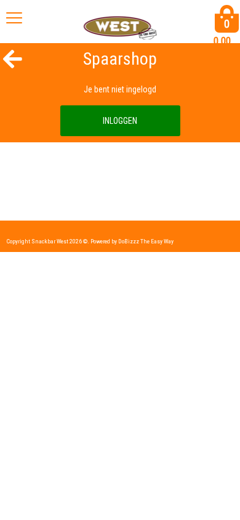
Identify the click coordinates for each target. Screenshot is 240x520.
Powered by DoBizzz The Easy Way (132, 241)
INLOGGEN (120, 121)
